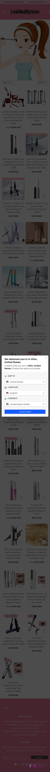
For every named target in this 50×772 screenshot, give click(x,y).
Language (13, 387)
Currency (13, 398)
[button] (37, 766)
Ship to (11, 376)
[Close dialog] (46, 357)
